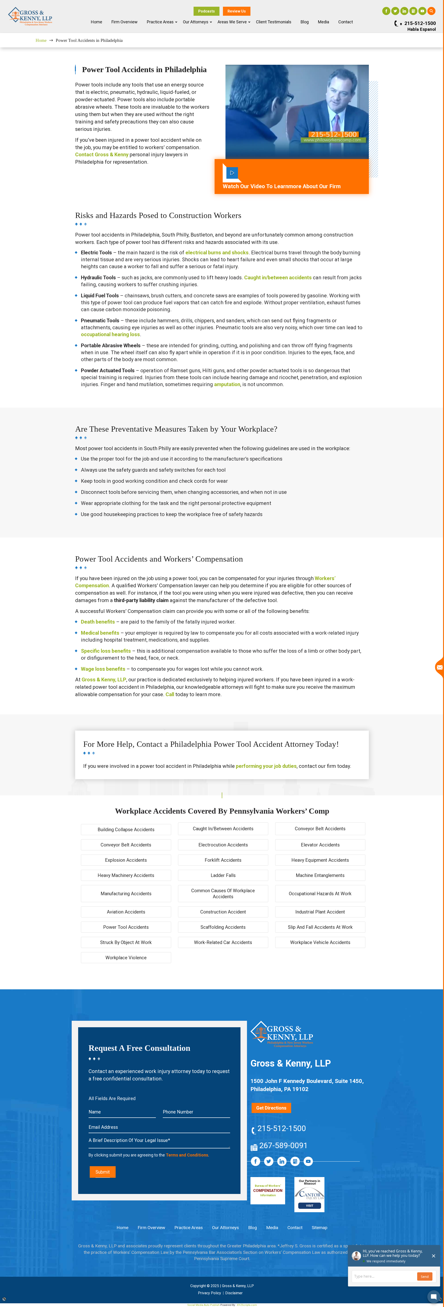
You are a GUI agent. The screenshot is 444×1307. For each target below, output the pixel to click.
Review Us (237, 11)
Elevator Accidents (320, 845)
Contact (345, 21)
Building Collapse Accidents (126, 829)
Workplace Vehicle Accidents (320, 942)
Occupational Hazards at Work (320, 893)
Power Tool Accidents (126, 927)
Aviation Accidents (126, 912)
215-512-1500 (420, 23)
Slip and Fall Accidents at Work (320, 927)
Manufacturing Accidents (126, 893)
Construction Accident (223, 912)
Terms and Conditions (187, 1155)
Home (96, 21)
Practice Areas (160, 21)
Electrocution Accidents (223, 845)
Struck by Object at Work (126, 942)
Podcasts (206, 11)
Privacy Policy (209, 1293)
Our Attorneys (195, 21)
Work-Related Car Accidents (223, 942)
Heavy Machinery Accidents (126, 875)
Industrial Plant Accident (320, 912)
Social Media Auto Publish (203, 1305)
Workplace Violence (126, 957)
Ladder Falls (223, 875)
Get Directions (271, 1108)
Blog (305, 21)
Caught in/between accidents (278, 277)
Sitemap (319, 1227)
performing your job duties (266, 766)
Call (170, 694)
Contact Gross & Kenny (102, 154)
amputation (227, 384)
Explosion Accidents (126, 860)
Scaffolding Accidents (223, 927)
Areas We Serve (232, 21)
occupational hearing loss (110, 334)
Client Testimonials (273, 21)
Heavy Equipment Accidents (320, 860)
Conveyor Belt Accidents (320, 828)
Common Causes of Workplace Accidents (223, 893)
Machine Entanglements (320, 875)
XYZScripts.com (247, 1305)
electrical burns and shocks (217, 252)
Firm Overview (124, 21)
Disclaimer (234, 1293)
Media (323, 21)
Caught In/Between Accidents (223, 828)
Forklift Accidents (223, 860)
